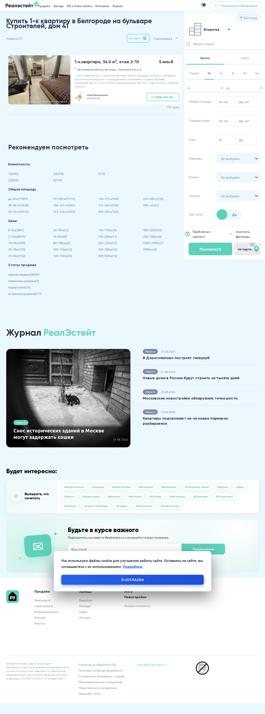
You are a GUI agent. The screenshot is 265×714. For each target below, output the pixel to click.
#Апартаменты (74, 487)
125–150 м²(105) (64, 211)
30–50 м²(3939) (18, 205)
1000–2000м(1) (153, 243)
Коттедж (40, 617)
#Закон (69, 496)
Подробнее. (133, 566)
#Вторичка (146, 487)
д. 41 (139, 69)
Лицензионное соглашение (98, 688)
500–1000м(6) (152, 236)
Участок (39, 623)
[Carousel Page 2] (33, 102)
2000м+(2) (150, 249)
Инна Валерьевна (97, 94)
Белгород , (111, 69)
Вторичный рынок (46, 612)
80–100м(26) (61, 243)
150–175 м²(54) (108, 199)
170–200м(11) (107, 236)
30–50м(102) (16, 256)
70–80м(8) (60, 236)
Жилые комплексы (137, 606)
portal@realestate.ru (151, 664)
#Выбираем (169, 487)
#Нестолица (177, 496)
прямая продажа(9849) (24, 274)
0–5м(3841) (16, 230)
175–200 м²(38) (108, 205)
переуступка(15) (19, 287)
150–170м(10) (107, 230)
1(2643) (13, 173)
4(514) (57, 180)
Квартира (85, 600)
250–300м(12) (107, 249)
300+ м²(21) (151, 205)
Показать (210, 249)
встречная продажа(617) (25, 293)
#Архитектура (121, 487)
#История (135, 496)
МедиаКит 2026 (89, 693)
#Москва (155, 496)
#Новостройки (170, 506)
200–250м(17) (107, 243)
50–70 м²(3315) (18, 211)
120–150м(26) (62, 256)
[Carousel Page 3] (47, 102)
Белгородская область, (91, 69)
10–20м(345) (16, 243)
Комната (85, 617)
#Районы (70, 506)
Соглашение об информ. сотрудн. (102, 676)
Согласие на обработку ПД (97, 664)
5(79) (101, 173)
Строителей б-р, (127, 69)
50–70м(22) (61, 230)
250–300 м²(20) (153, 199)
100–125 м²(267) (64, 205)
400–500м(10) (152, 230)
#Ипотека (114, 496)
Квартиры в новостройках (43, 603)
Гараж (83, 612)
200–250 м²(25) (108, 211)
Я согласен (132, 579)
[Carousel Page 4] (61, 102)
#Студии (121, 506)
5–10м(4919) (16, 236)
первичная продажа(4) (23, 281)
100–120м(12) (62, 249)
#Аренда (98, 487)
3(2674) (58, 173)
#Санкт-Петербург (96, 506)
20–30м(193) (16, 249)
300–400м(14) (107, 256)
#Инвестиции (91, 496)
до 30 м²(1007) (18, 199)
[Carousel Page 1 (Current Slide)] (19, 102)
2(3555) (13, 180)
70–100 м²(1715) (64, 199)
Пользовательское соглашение (101, 682)
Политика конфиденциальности (101, 670)
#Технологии (144, 506)
